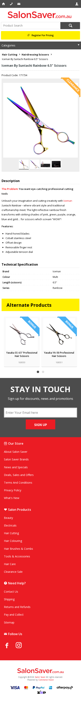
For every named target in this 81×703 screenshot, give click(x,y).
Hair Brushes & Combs (18, 549)
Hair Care (10, 564)
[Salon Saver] (40, 14)
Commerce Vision (46, 679)
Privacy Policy (12, 490)
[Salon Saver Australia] (40, 671)
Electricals (10, 525)
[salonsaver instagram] (22, 645)
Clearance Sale (13, 572)
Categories (8, 45)
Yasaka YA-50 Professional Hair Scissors (59, 354)
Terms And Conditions (18, 482)
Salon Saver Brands (16, 459)
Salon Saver (40, 677)
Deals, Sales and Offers (19, 475)
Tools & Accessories (17, 556)
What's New (11, 498)
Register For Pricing (43, 35)
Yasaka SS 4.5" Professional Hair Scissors (21, 354)
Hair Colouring (13, 541)
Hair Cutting (11, 533)
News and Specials (16, 467)
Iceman (68, 200)
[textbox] (30, 25)
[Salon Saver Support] (19, 4)
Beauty (8, 518)
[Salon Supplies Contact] (11, 4)
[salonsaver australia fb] (10, 645)
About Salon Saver (15, 452)
